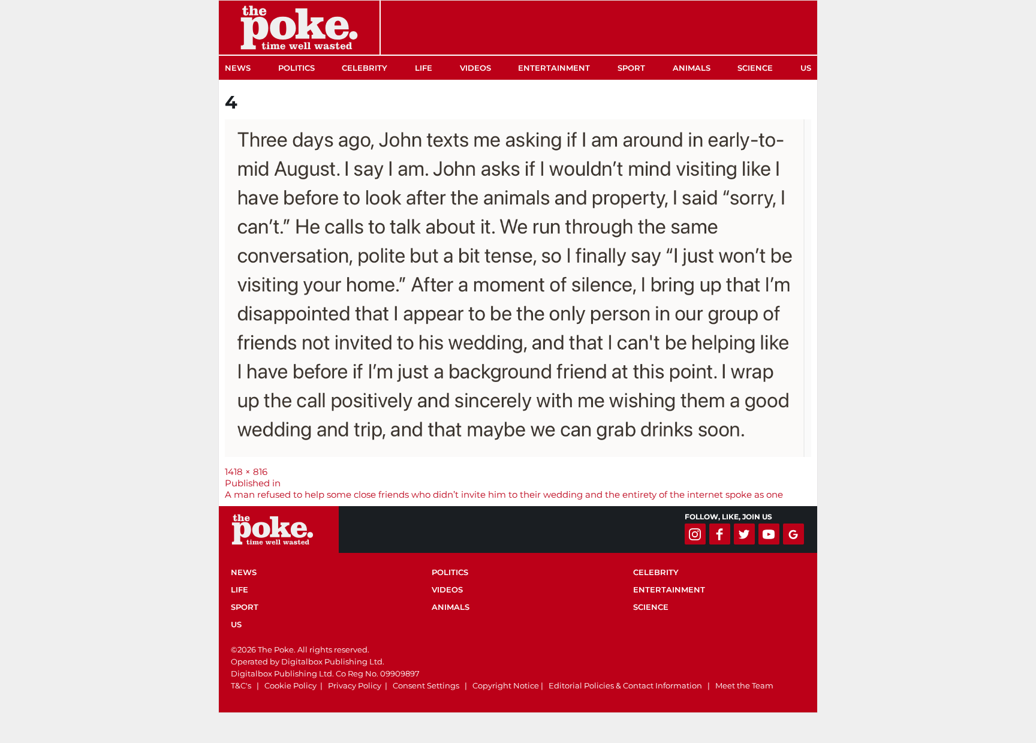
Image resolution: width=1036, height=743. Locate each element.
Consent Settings (426, 685)
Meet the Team (744, 685)
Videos (475, 68)
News (238, 68)
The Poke (299, 28)
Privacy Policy (354, 685)
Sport (631, 68)
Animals (691, 68)
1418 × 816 (246, 471)
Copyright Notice (505, 685)
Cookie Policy (290, 685)
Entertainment (554, 68)
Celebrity (364, 68)
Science (755, 68)
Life (423, 68)
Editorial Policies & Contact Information (625, 685)
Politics (296, 68)
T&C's (241, 685)
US (805, 68)
